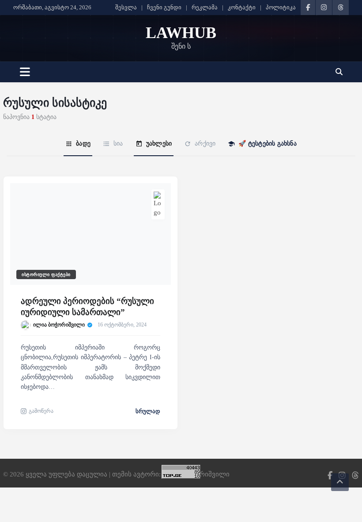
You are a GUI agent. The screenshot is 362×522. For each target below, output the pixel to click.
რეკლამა (205, 7)
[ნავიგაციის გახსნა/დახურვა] (25, 72)
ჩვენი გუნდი (164, 7)
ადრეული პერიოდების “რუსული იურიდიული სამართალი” (87, 306)
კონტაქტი (242, 7)
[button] (339, 72)
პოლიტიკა (281, 7)
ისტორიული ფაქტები (46, 274)
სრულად (148, 411)
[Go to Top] (340, 482)
